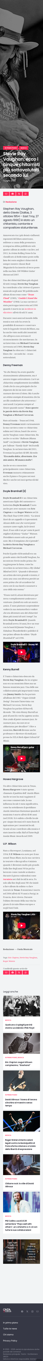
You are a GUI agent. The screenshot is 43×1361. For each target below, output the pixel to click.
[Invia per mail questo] (6, 194)
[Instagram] (32, 1311)
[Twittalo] (19, 194)
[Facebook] (22, 1311)
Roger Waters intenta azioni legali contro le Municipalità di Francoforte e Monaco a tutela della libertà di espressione (20, 1145)
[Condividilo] (13, 194)
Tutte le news (10, 1328)
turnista (8, 879)
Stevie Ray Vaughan (28, 957)
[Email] (37, 1311)
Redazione (11, 201)
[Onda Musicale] (7, 1311)
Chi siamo (8, 1334)
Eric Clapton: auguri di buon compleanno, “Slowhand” (18, 1064)
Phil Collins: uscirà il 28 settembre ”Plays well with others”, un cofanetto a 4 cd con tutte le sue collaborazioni (21, 1225)
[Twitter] (27, 1311)
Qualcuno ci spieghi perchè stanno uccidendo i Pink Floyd (19, 1026)
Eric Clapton (13, 957)
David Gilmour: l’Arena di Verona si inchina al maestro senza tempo (21, 1102)
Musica (8, 1020)
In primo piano (11, 1058)
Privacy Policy (10, 1340)
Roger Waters (9, 961)
